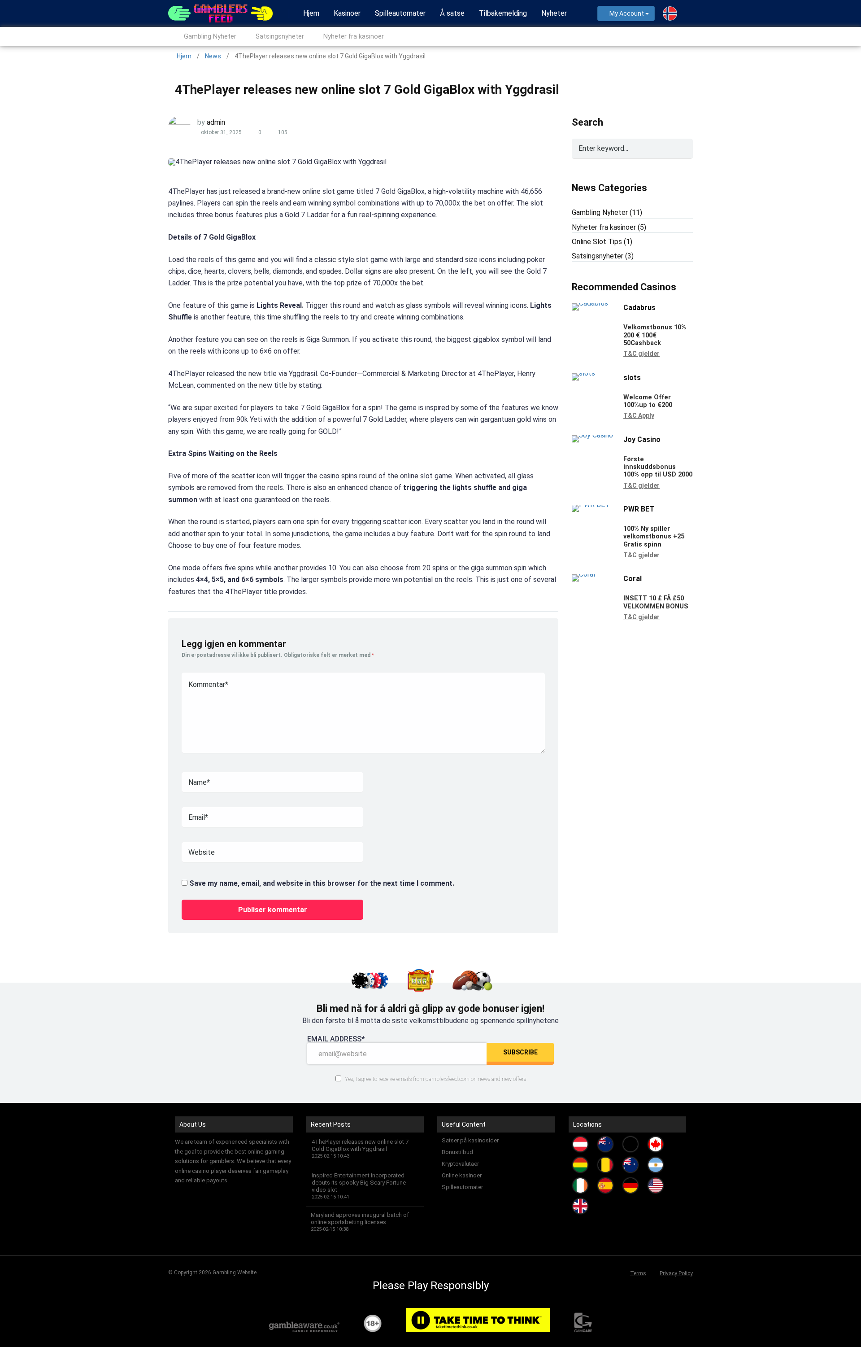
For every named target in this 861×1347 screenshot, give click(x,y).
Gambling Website (235, 1272)
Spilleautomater (400, 13)
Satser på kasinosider (470, 1140)
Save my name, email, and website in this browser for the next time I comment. (321, 883)
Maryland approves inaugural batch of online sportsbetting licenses (360, 1218)
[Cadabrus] (590, 303)
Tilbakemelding (503, 13)
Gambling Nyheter (210, 36)
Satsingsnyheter (280, 36)
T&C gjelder (641, 353)
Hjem (311, 13)
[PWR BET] (591, 504)
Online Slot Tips (597, 241)
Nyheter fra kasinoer (353, 36)
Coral (632, 578)
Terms (638, 1273)
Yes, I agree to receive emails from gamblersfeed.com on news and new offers (435, 1079)
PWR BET (638, 509)
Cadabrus (639, 307)
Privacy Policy (676, 1273)
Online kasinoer (462, 1175)
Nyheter (554, 13)
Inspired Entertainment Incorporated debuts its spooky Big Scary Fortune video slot (359, 1182)
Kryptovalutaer (460, 1163)
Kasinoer (347, 13)
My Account (626, 13)
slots (632, 377)
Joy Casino (642, 439)
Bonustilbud (457, 1152)
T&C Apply (638, 415)
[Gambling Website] (220, 12)
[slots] (583, 373)
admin (216, 122)
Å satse (452, 13)
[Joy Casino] (592, 435)
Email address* (336, 1039)
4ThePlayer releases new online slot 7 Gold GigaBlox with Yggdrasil (360, 1145)
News (213, 56)
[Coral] (583, 574)
